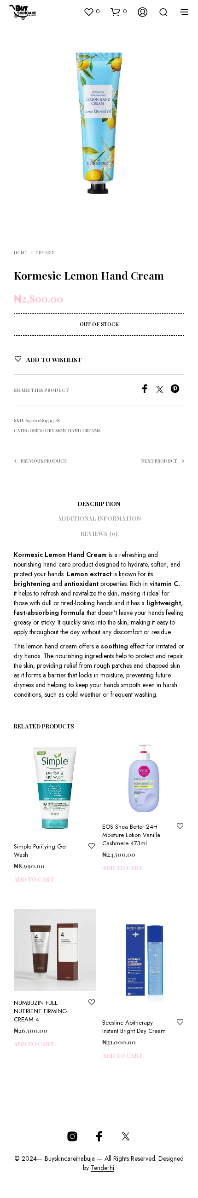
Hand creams (84, 430)
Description (99, 503)
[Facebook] (148, 390)
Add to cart (34, 879)
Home (20, 252)
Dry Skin (45, 252)
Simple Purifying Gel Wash (40, 851)
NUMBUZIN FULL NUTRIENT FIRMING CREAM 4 (40, 1011)
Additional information (99, 518)
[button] (91, 11)
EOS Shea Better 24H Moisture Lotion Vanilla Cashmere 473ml (131, 835)
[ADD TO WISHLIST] (91, 846)
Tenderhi (102, 1168)
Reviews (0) (99, 533)
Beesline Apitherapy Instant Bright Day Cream (134, 1027)
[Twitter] (163, 390)
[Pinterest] (177, 390)
